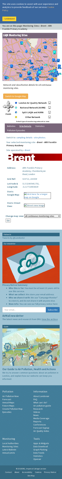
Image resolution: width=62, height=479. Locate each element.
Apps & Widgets (41, 443)
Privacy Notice (50, 472)
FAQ (35, 399)
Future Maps (8, 405)
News (36, 415)
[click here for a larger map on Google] (36, 194)
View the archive (50, 319)
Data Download (40, 446)
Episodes (6, 412)
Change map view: (15, 216)
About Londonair (41, 396)
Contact (8, 472)
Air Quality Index (41, 431)
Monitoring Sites (10, 446)
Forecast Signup (41, 427)
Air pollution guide (42, 405)
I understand (9, 18)
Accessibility (27, 472)
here (55, 303)
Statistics (40, 126)
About (17, 472)
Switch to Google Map (15, 96)
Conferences (39, 424)
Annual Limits (8, 452)
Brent (27, 150)
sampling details (24, 137)
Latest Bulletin (9, 449)
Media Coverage (41, 418)
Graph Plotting (40, 449)
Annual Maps (8, 402)
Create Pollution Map (12, 408)
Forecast (6, 399)
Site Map (31, 475)
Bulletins (11, 126)
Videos (36, 412)
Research (38, 408)
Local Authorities (10, 443)
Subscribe (53, 309)
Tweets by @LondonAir (13, 237)
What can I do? (40, 402)
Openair (37, 459)
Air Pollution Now (10, 396)
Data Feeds (38, 452)
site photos (39, 137)
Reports (37, 421)
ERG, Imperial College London (34, 468)
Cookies (38, 472)
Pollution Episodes (16, 130)
